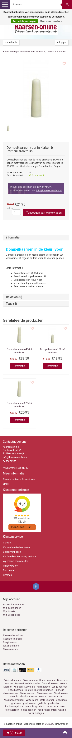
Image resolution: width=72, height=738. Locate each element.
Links (6, 484)
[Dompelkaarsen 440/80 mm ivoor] (19, 334)
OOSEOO (50, 724)
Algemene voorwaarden (15, 561)
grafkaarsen (29, 703)
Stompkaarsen (10, 649)
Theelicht (13, 696)
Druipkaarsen (10, 642)
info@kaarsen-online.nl (15, 457)
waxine (62, 710)
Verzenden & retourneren (16, 547)
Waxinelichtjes (11, 645)
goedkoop (61, 700)
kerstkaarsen (12, 710)
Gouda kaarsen (50, 683)
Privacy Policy (10, 565)
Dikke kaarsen (30, 680)
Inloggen (61, 42)
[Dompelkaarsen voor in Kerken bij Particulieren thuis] (36, 89)
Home (6, 51)
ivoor (49, 706)
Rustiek (29, 690)
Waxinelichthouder (14, 700)
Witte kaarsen (47, 700)
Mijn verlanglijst (11, 615)
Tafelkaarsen (61, 693)
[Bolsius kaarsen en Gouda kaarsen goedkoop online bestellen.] (36, 27)
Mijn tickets (9, 611)
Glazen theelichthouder (27, 683)
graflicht (42, 703)
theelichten (51, 710)
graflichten (54, 703)
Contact (7, 542)
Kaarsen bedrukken (13, 635)
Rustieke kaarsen (12, 638)
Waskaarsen (56, 696)
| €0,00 (16, 732)
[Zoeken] (67, 4)
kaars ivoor (60, 706)
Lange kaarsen (59, 686)
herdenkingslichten (35, 706)
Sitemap (7, 575)
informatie (13, 237)
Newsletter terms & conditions (19, 479)
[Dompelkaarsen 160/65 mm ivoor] (52, 334)
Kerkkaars (29, 686)
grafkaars (16, 703)
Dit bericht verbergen (24, 21)
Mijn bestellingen (12, 608)
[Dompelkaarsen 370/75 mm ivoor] (19, 388)
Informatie (19, 366)
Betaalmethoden (12, 552)
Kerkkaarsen (43, 686)
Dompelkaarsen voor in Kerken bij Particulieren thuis (38, 51)
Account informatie (13, 604)
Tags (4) (11, 304)
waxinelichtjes (36, 713)
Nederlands (11, 42)
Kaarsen (18, 686)
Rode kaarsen (15, 690)
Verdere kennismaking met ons (19, 556)
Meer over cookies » (51, 21)
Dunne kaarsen (47, 680)
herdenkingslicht (14, 706)
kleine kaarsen (28, 710)
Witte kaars (32, 700)
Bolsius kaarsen (12, 680)
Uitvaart (43, 696)
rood (40, 710)
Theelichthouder (28, 696)
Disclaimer (9, 570)
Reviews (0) (14, 297)
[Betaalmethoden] (23, 670)
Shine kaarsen (27, 693)
